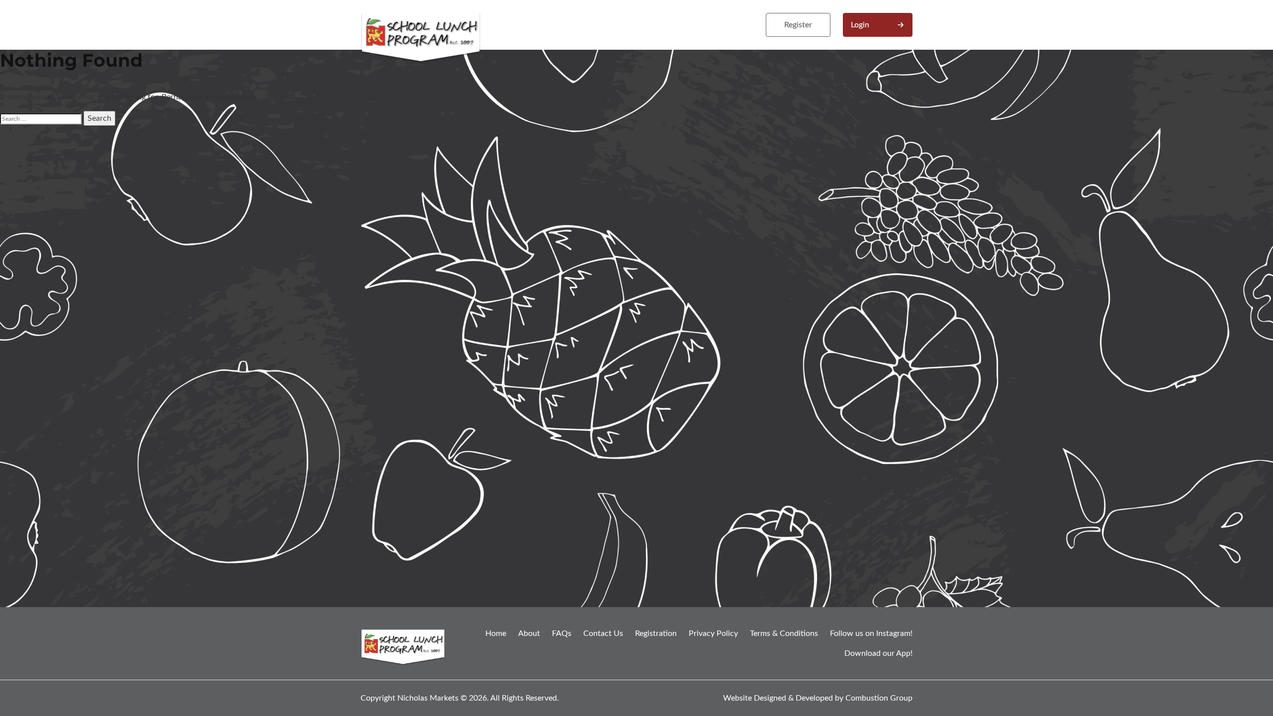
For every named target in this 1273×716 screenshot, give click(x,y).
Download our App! (878, 653)
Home (495, 633)
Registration (656, 633)
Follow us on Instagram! (871, 633)
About (529, 633)
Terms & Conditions (784, 633)
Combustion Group (878, 698)
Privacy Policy (713, 633)
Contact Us (603, 633)
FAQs (561, 633)
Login (860, 25)
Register (798, 25)
